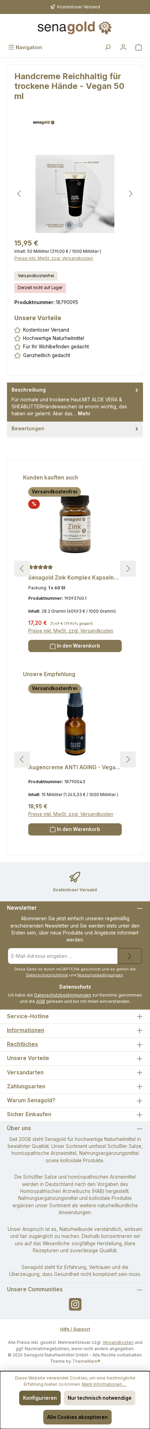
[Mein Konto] (123, 47)
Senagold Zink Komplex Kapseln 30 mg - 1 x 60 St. (71, 578)
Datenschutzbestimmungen (62, 995)
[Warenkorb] (139, 47)
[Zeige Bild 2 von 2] (80, 225)
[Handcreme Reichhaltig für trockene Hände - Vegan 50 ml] (74, 194)
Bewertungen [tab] (28, 428)
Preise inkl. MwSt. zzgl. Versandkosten (53, 258)
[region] (75, 193)
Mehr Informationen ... (104, 1384)
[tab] (75, 402)
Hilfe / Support (75, 1329)
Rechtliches (22, 1044)
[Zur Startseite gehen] (75, 27)
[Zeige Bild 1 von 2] (69, 225)
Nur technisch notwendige (100, 1398)
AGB (40, 1001)
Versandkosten (118, 1342)
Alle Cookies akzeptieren (77, 1417)
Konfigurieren (40, 1398)
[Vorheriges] (19, 193)
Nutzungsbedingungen (100, 975)
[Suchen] (107, 47)
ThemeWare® (86, 1361)
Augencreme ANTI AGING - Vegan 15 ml (73, 767)
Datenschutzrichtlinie (47, 975)
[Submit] (130, 956)
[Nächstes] (130, 193)
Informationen (25, 1030)
